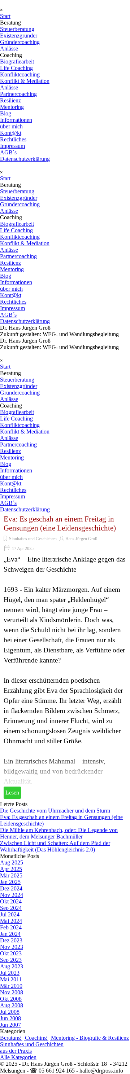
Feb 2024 (11, 927)
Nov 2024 (11, 895)
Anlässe (9, 48)
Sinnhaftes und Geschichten (33, 538)
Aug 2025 (11, 862)
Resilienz (10, 100)
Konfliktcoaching (20, 74)
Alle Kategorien (18, 1057)
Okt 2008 (11, 999)
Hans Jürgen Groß (81, 538)
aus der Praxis (16, 1051)
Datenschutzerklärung (25, 159)
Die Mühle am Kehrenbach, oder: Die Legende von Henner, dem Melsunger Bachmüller (59, 833)
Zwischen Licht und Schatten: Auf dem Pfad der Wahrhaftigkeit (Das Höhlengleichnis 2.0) (55, 846)
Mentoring (12, 107)
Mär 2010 (11, 986)
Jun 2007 (10, 1025)
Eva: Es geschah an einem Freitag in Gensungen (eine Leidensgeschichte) (60, 523)
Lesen (12, 792)
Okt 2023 (11, 953)
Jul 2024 (10, 914)
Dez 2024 (11, 888)
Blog (5, 113)
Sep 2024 (11, 908)
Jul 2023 (10, 973)
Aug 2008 (11, 1005)
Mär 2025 (11, 875)
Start (5, 16)
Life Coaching (16, 68)
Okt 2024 (11, 901)
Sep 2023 (11, 960)
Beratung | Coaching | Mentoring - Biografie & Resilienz (64, 1038)
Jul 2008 (10, 1012)
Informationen (16, 120)
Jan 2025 (10, 882)
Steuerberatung (17, 29)
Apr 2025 (11, 869)
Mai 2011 (11, 979)
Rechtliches (13, 139)
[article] (65, 657)
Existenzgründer (18, 35)
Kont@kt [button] (10, 133)
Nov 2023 (11, 947)
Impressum (12, 146)
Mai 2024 (11, 921)
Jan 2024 (10, 934)
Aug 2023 (11, 966)
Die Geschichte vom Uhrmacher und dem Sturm (55, 810)
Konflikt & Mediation (24, 81)
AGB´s (8, 152)
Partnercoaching (18, 94)
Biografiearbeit (17, 61)
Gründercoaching (20, 42)
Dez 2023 (11, 940)
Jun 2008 (10, 1018)
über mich (11, 126)
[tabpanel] (65, 331)
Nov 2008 (11, 992)
